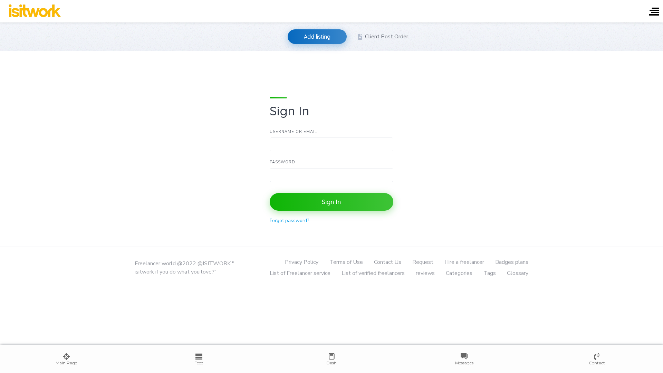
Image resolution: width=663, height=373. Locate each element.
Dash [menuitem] (331, 362)
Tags (489, 273)
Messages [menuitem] (464, 362)
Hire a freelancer (464, 262)
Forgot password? (289, 220)
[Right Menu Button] (654, 12)
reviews (425, 273)
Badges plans (511, 262)
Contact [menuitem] (597, 362)
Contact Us (387, 262)
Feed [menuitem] (198, 362)
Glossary (517, 273)
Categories (459, 273)
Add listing (317, 36)
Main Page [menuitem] (66, 362)
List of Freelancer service (300, 273)
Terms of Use (346, 262)
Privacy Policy (301, 262)
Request (422, 262)
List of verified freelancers (373, 273)
